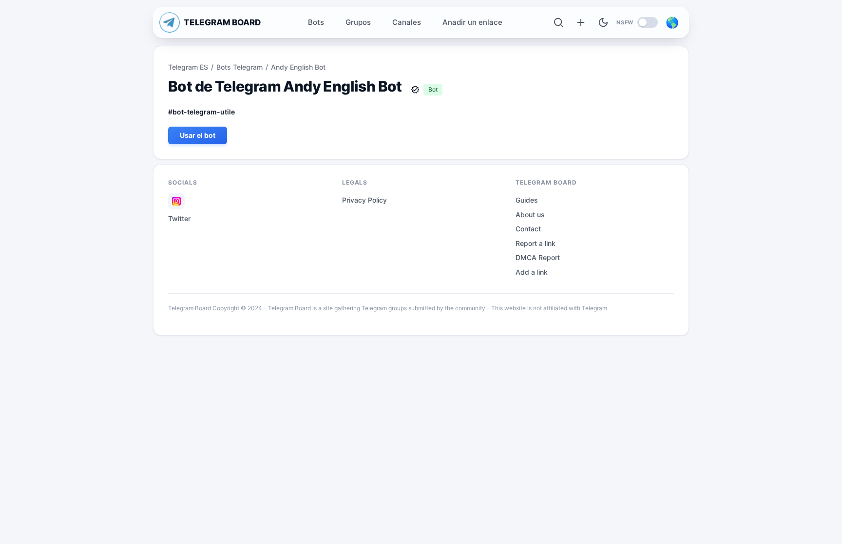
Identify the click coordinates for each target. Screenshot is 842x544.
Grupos (358, 22)
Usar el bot (197, 135)
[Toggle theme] (603, 22)
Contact (528, 229)
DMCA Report (538, 257)
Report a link (535, 243)
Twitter (179, 218)
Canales (406, 22)
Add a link (532, 272)
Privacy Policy (364, 200)
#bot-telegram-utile (201, 112)
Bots (316, 22)
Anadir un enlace (472, 22)
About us (530, 214)
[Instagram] (176, 201)
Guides (527, 200)
